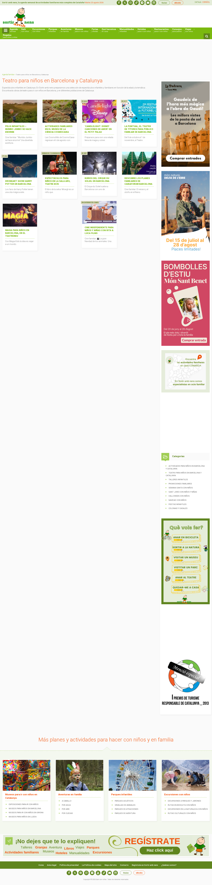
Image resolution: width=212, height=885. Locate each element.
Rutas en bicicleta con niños (182, 805)
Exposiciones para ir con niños (24, 804)
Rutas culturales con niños (182, 813)
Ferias (95, 30)
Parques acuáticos (124, 801)
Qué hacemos (109, 30)
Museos (81, 30)
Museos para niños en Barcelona (25, 808)
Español (206, 2)
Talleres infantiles (178, 479)
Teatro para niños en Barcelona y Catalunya (183, 474)
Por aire (66, 809)
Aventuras (66, 30)
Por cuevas (67, 813)
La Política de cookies (91, 865)
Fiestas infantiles (177, 504)
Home (41, 865)
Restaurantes (161, 30)
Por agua (66, 805)
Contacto (124, 865)
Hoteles (144, 30)
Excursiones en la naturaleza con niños (188, 809)
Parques (53, 30)
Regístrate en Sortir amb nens (145, 865)
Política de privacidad (69, 865)
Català (198, 2)
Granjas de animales (125, 805)
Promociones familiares (180, 484)
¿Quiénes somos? (168, 865)
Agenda (14, 30)
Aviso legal (51, 865)
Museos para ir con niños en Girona (26, 812)
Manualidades (127, 30)
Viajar (189, 30)
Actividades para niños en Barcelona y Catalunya (185, 467)
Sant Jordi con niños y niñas (183, 492)
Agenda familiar (8, 75)
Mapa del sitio (111, 865)
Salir (25, 30)
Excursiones (38, 30)
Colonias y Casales (178, 508)
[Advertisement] (157, 16)
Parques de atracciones (126, 809)
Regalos (10, 36)
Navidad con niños (177, 500)
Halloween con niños (179, 496)
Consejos (177, 30)
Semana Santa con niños (181, 488)
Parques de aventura (125, 813)
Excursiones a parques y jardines (184, 801)
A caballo (66, 801)
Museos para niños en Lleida (22, 817)
